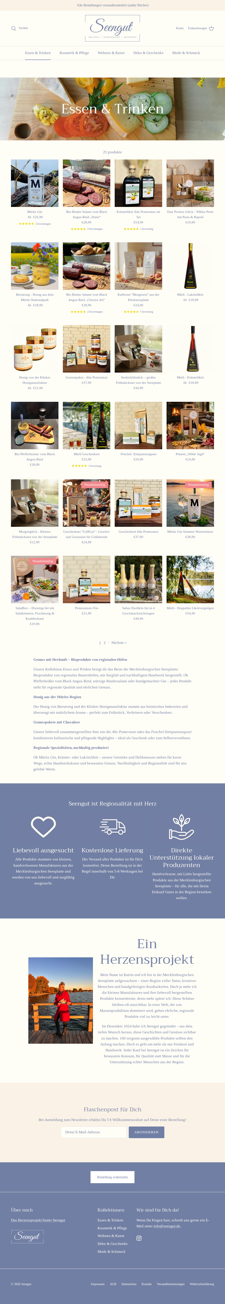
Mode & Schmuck (186, 53)
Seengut (26, 1284)
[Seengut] (112, 28)
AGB (113, 1284)
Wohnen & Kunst (111, 53)
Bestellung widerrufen (112, 1177)
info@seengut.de (167, 1226)
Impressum (98, 1284)
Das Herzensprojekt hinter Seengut (38, 1220)
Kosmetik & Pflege (74, 53)
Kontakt (147, 1284)
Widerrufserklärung (202, 1284)
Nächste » (119, 643)
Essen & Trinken (38, 53)
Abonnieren (146, 1132)
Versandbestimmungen (171, 1284)
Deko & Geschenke (148, 53)
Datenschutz (129, 1284)
